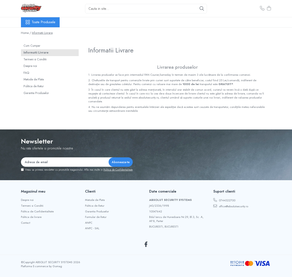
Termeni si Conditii (35, 59)
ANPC (88, 223)
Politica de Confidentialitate (118, 170)
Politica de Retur (34, 86)
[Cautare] (202, 8)
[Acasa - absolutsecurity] (42, 8)
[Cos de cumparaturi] (269, 8)
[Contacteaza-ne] (262, 8)
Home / (26, 33)
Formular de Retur (95, 217)
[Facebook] (146, 244)
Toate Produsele (43, 22)
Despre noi (30, 66)
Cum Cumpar (32, 46)
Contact (25, 223)
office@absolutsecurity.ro (233, 206)
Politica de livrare (31, 217)
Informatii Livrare (42, 33)
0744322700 (226, 200)
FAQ (26, 73)
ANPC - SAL (92, 228)
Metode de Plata (34, 79)
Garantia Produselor (36, 93)
